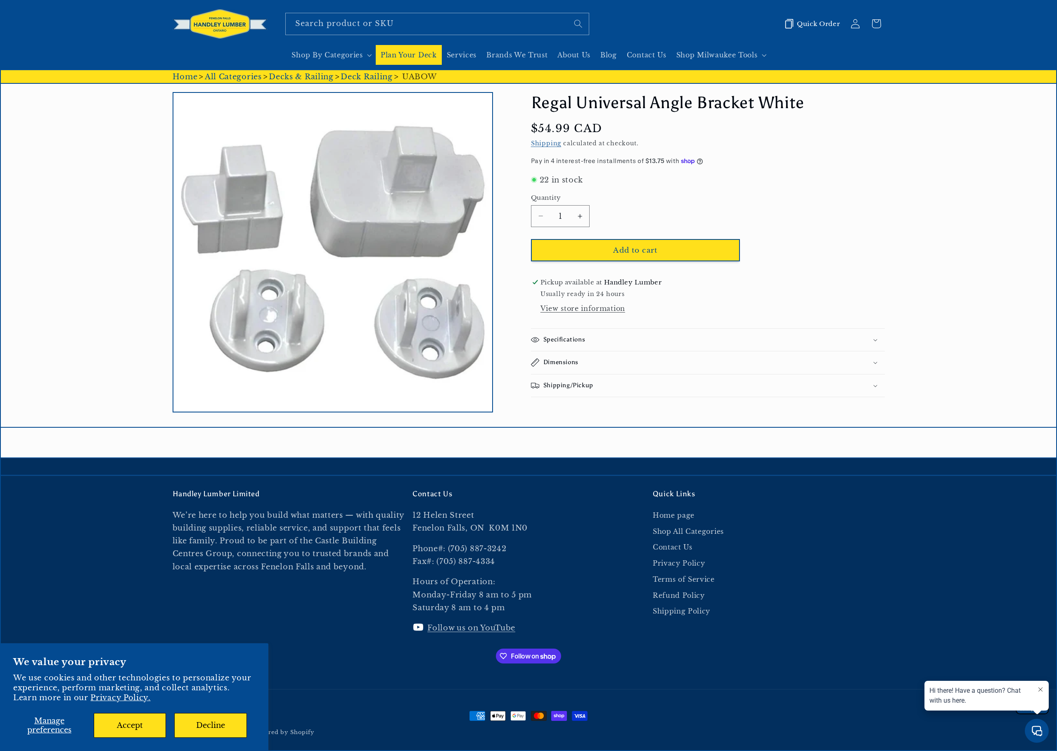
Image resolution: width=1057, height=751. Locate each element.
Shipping (546, 143)
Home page (673, 515)
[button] (331, 55)
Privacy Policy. (120, 697)
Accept (130, 725)
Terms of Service (684, 579)
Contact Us (672, 547)
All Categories (233, 76)
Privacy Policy (679, 563)
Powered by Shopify (283, 732)
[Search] (578, 23)
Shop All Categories (688, 531)
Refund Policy (679, 595)
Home (185, 76)
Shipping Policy (681, 611)
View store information (582, 308)
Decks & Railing (301, 76)
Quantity (546, 197)
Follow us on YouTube (471, 628)
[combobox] (437, 24)
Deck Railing (366, 76)
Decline (210, 725)
